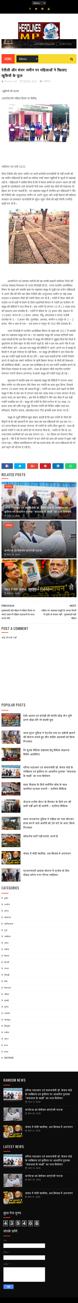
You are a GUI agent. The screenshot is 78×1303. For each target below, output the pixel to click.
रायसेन (7, 1013)
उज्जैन (7, 904)
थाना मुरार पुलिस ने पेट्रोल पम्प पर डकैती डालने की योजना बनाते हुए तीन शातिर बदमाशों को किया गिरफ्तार (49, 737)
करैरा (6, 910)
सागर (6, 1038)
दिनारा (6, 955)
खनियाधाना (8, 923)
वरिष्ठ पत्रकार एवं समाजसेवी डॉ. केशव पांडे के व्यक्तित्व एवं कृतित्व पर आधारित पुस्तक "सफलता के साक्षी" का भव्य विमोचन (37, 509)
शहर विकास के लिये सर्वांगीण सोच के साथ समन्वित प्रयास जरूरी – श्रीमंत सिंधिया (45, 786)
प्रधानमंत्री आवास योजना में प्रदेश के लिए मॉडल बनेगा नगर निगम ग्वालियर (46, 872)
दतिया (6, 949)
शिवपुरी (7, 1025)
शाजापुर (7, 1019)
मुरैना (6, 1006)
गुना (5, 930)
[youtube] (48, 9)
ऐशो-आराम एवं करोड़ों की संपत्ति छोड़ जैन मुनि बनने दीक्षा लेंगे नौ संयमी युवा (47, 717)
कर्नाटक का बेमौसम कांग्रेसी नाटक (23, 550)
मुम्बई (6, 1000)
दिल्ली (6, 962)
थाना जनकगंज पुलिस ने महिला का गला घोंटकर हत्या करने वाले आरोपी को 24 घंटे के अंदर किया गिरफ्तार (49, 823)
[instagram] (42, 9)
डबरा (6, 942)
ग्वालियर (47, 81)
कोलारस (7, 917)
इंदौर (6, 898)
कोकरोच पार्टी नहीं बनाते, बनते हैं (40, 836)
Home (8, 59)
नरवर (6, 968)
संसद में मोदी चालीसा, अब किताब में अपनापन (28, 589)
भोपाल (6, 994)
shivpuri (9, 1057)
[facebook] (30, 9)
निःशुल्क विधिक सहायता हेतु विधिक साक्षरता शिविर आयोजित (46, 752)
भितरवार (7, 987)
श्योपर (6, 1032)
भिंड (6, 981)
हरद (6, 1045)
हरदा (6, 1051)
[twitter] (36, 9)
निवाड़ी (6, 974)
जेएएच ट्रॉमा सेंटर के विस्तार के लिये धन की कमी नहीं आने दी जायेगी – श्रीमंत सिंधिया (47, 803)
